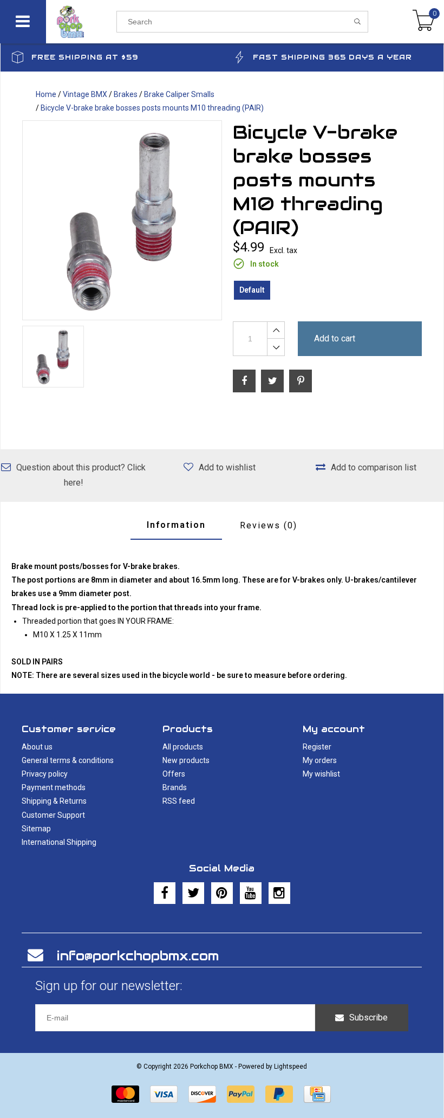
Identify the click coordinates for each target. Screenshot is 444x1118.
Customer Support (53, 815)
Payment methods (54, 787)
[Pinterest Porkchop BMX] (222, 893)
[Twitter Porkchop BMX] (193, 893)
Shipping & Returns (54, 801)
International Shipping (59, 842)
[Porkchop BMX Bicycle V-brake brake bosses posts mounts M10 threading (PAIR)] (122, 220)
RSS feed (178, 801)
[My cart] (424, 21)
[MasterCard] (125, 1094)
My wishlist (321, 774)
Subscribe (368, 1017)
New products (186, 760)
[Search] (357, 22)
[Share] (244, 381)
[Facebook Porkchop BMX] (164, 893)
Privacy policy (45, 774)
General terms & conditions (68, 760)
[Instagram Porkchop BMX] (279, 893)
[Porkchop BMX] (81, 21)
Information (176, 525)
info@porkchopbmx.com (138, 955)
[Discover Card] (202, 1094)
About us (37, 746)
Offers (173, 774)
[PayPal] (240, 1094)
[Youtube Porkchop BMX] (251, 893)
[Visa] (164, 1094)
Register (317, 746)
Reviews (268, 525)
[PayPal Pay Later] (279, 1094)
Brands (174, 787)
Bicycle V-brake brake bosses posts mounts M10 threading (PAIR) (152, 108)
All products (182, 746)
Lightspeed (290, 1066)
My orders (320, 760)
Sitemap (36, 828)
